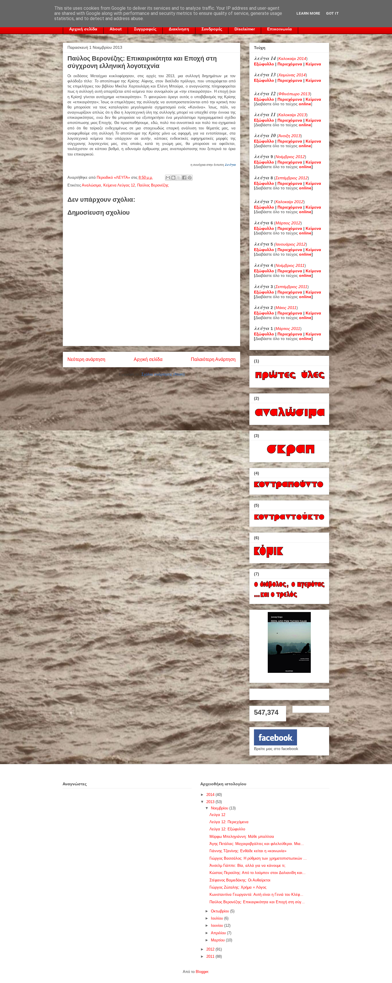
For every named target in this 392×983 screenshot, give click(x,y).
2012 (211, 949)
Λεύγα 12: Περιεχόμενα (229, 822)
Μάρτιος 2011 (287, 328)
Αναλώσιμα (91, 185)
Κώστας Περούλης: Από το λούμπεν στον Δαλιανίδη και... (257, 873)
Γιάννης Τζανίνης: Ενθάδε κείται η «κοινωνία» (247, 851)
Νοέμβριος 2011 (289, 265)
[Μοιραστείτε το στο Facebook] (184, 177)
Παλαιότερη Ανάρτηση (213, 359)
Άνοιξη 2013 (289, 135)
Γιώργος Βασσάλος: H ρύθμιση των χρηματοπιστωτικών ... (258, 858)
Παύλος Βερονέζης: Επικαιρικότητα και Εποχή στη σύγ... (257, 902)
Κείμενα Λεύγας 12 (119, 185)
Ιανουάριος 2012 (290, 244)
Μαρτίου (218, 940)
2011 (211, 956)
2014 (211, 794)
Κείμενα (313, 64)
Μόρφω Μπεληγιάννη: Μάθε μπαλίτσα (241, 836)
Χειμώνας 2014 (292, 75)
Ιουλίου (217, 918)
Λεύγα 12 (217, 815)
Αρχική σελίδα (83, 29)
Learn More (308, 13)
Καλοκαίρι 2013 (292, 114)
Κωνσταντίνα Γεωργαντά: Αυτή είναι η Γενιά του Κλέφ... (256, 894)
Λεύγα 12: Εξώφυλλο (227, 829)
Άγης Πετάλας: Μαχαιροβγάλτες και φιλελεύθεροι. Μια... (256, 844)
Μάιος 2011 (285, 307)
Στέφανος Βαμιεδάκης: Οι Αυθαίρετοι (239, 880)
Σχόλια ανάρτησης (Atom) (163, 374)
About (116, 29)
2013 (211, 802)
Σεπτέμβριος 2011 (291, 286)
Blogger (202, 972)
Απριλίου (219, 933)
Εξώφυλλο (264, 64)
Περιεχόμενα (289, 64)
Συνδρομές (211, 29)
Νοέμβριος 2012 (290, 156)
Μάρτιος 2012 (287, 223)
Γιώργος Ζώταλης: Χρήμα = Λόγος (237, 887)
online (305, 166)
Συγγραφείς (145, 29)
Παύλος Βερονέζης (152, 185)
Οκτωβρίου (220, 911)
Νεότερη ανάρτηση (86, 359)
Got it (332, 13)
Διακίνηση (179, 29)
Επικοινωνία (279, 29)
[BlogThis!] (173, 177)
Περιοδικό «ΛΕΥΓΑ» (114, 177)
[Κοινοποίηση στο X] (179, 177)
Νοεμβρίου (220, 808)
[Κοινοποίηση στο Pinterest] (190, 177)
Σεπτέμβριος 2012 (291, 178)
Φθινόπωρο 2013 (294, 94)
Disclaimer (244, 29)
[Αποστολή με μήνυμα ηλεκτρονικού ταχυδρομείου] (168, 177)
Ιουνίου (217, 925)
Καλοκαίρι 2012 (289, 201)
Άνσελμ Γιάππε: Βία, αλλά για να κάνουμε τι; (247, 865)
